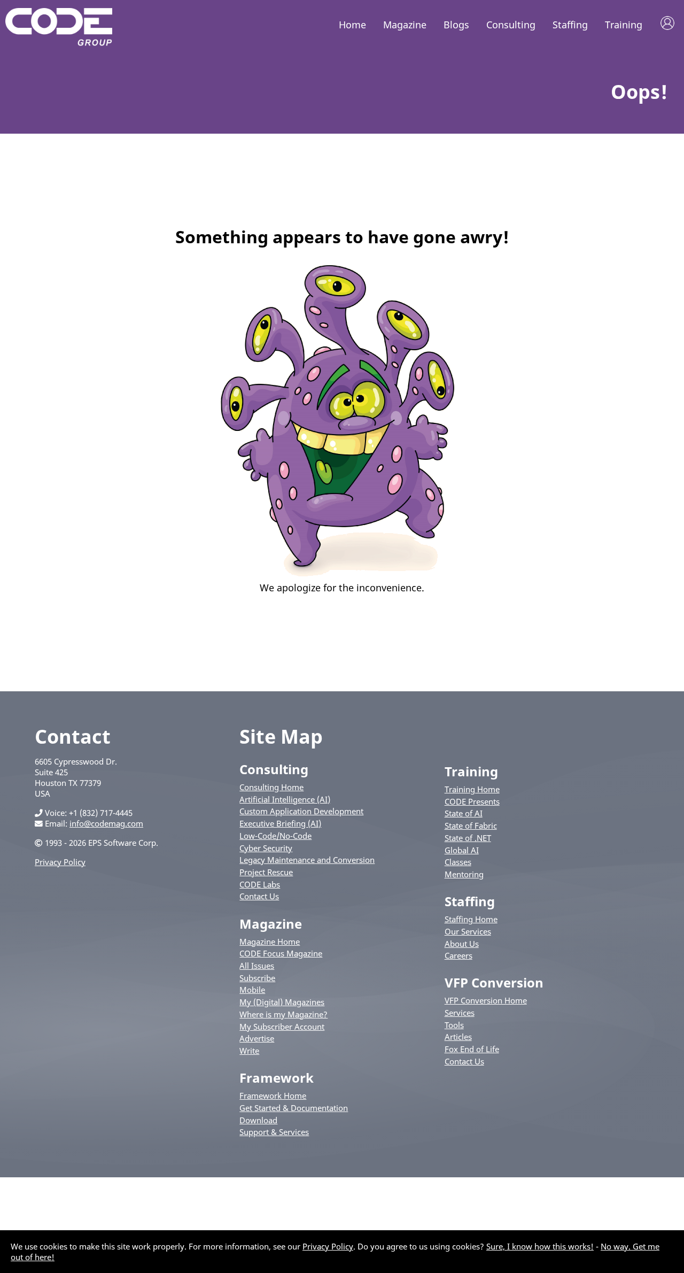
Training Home (472, 789)
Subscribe (257, 978)
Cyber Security (265, 848)
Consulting (510, 24)
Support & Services (274, 1132)
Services (460, 1012)
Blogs (456, 24)
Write (249, 1050)
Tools (454, 1025)
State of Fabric (471, 825)
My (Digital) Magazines (281, 1002)
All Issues (256, 965)
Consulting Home (271, 787)
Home (352, 24)
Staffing (570, 24)
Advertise (256, 1038)
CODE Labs (259, 884)
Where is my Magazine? (283, 1014)
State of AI (464, 813)
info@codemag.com (106, 823)
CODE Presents (472, 801)
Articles (458, 1036)
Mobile (252, 989)
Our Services (468, 931)
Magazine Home (269, 941)
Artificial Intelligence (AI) (284, 799)
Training (623, 24)
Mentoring (464, 874)
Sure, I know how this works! (540, 1246)
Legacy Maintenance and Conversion (307, 859)
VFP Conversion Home (486, 1000)
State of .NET (468, 837)
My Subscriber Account (281, 1026)
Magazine (404, 24)
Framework (276, 1077)
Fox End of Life (472, 1049)
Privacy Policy (60, 862)
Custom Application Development (301, 811)
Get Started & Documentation (293, 1107)
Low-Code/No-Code (275, 835)
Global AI (462, 850)
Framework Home (272, 1095)
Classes (458, 862)
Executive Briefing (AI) (280, 823)
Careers (458, 955)
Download (258, 1120)
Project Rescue (266, 872)
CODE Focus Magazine (280, 953)
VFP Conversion (494, 982)
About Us (462, 943)
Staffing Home (471, 919)
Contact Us (259, 896)
